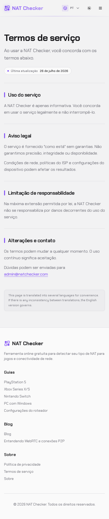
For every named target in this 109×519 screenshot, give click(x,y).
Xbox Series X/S (17, 389)
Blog (7, 434)
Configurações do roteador (26, 410)
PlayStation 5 (15, 382)
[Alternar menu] (100, 8)
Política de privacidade (22, 464)
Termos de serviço (18, 471)
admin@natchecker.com (26, 274)
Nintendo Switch (17, 396)
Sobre (9, 478)
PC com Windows (18, 403)
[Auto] (89, 8)
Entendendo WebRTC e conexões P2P (34, 441)
